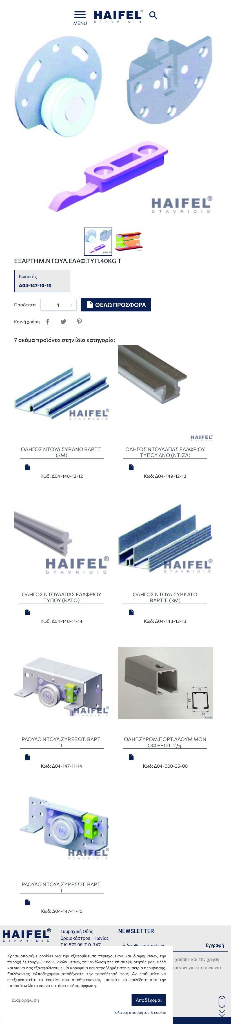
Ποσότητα (25, 304)
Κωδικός (28, 276)
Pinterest (79, 321)
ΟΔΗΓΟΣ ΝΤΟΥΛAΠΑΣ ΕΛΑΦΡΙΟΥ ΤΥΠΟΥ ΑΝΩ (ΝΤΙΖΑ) (165, 452)
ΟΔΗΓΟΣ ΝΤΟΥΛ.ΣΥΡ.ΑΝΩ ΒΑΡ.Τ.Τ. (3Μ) (62, 452)
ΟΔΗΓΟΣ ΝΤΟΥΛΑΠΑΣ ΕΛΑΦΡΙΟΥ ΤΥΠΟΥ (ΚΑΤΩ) (61, 597)
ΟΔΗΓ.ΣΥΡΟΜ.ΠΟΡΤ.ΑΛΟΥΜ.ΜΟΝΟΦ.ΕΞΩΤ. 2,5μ (165, 742)
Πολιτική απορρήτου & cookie (139, 1012)
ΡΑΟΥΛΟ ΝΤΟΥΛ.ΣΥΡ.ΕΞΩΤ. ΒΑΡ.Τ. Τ (61, 742)
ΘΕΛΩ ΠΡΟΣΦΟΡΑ (116, 304)
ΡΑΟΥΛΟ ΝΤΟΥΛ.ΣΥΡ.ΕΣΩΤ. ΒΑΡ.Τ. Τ (61, 887)
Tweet (63, 321)
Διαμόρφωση (25, 1000)
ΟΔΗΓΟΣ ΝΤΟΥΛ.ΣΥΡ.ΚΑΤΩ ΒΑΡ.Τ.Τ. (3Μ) (165, 597)
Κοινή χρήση (47, 321)
